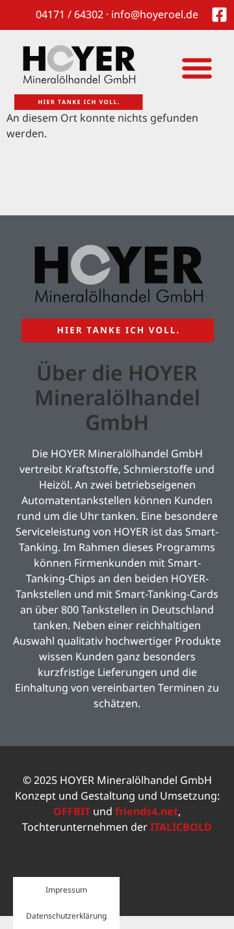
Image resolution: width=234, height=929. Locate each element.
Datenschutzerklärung (66, 915)
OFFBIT (71, 811)
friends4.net (146, 811)
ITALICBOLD (181, 827)
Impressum (66, 889)
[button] (196, 67)
